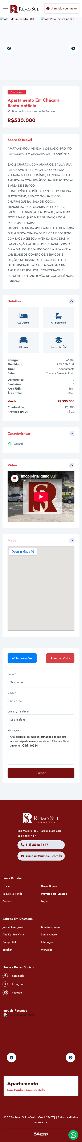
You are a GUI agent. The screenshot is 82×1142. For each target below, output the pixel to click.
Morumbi (46, 950)
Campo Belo (10, 942)
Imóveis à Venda (12, 894)
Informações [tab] (23, 658)
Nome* (12, 674)
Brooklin (7, 950)
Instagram (17, 984)
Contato (7, 901)
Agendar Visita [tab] (60, 658)
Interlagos (47, 942)
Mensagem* (14, 730)
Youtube (16, 993)
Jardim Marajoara (13, 927)
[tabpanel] (41, 727)
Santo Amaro (49, 934)
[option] (20, 48)
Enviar (41, 773)
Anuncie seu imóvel (63, 8)
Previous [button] (9, 48)
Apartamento (22, 1083)
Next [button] (73, 48)
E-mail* (12, 693)
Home (6, 886)
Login (44, 901)
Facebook (17, 976)
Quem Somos (49, 886)
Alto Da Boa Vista (13, 934)
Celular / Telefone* (18, 712)
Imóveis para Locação (54, 894)
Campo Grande (50, 927)
